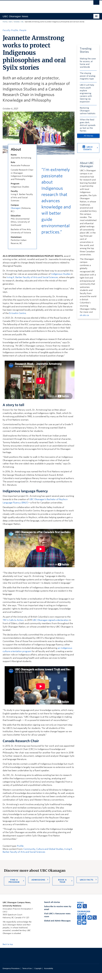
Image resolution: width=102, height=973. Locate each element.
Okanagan (16, 208)
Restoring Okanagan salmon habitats (87, 111)
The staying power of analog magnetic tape (87, 76)
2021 (10, 22)
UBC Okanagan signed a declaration (50, 620)
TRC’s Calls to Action (13, 620)
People (22, 30)
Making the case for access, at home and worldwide (88, 62)
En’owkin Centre (17, 313)
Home (5, 22)
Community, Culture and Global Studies (43, 849)
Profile (20, 846)
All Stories (88, 136)
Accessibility (48, 968)
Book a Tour (62, 881)
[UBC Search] (96, 3)
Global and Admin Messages (57, 921)
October (17, 22)
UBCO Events (88, 148)
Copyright (37, 968)
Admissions (38, 880)
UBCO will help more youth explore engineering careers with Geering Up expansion (87, 93)
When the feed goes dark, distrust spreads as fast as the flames (87, 125)
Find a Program (14, 881)
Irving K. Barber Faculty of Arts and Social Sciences (32, 277)
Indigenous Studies (60, 274)
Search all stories (52, 902)
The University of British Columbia (44, 5)
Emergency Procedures (11, 968)
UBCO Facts (86, 880)
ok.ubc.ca (84, 315)
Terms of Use (27, 968)
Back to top (8, 944)
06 (22, 22)
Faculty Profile (10, 30)
